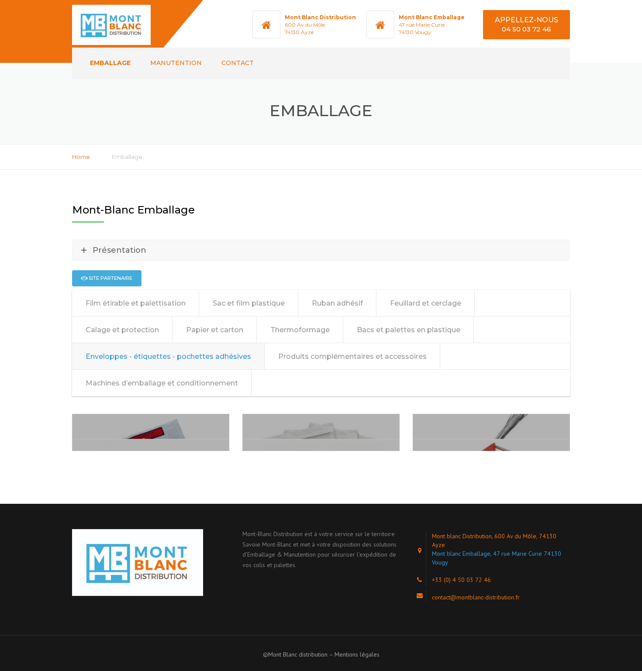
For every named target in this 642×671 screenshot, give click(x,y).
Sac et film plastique (249, 303)
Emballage (110, 63)
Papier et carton (214, 330)
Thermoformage (300, 330)
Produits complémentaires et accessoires (352, 356)
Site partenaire (109, 278)
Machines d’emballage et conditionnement (162, 383)
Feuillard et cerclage (425, 303)
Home (81, 156)
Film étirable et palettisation (136, 303)
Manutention (176, 63)
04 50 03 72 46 (526, 29)
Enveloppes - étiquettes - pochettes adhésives (168, 356)
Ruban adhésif (337, 303)
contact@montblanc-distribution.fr (476, 597)
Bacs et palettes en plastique (408, 330)
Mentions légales (357, 654)
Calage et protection (122, 330)
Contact (237, 63)
